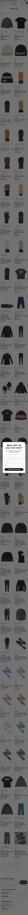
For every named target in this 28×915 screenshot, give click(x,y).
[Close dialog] (24, 443)
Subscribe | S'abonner (14, 469)
